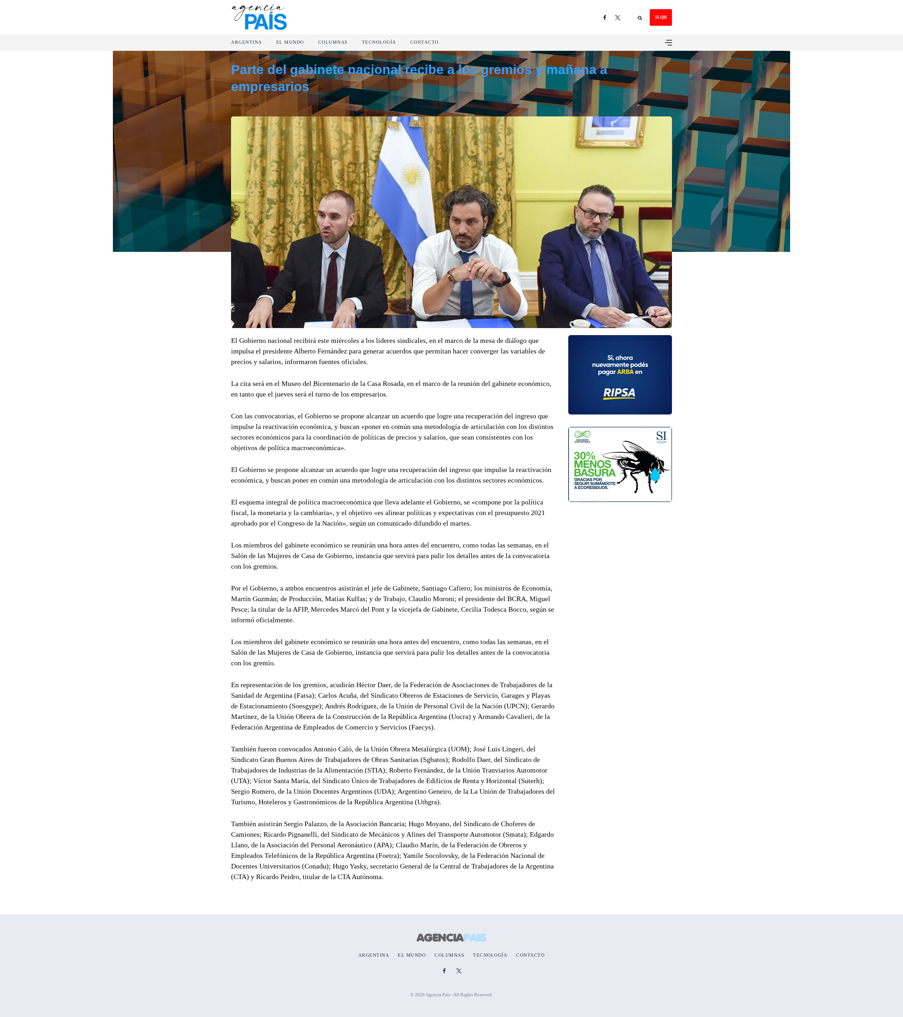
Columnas (333, 42)
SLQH (661, 17)
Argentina (246, 42)
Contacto (424, 42)
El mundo (290, 42)
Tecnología (379, 42)
